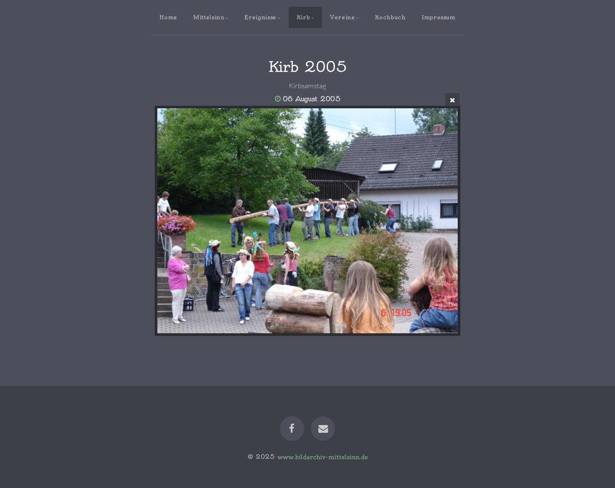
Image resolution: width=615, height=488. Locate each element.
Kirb (303, 17)
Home (168, 17)
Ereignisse (260, 17)
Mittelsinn (208, 17)
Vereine (342, 17)
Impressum (439, 17)
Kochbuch (390, 17)
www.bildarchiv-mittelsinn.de (322, 456)
